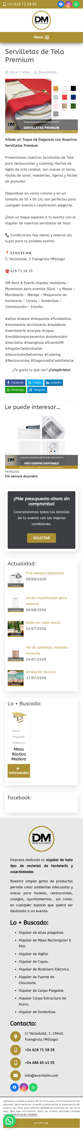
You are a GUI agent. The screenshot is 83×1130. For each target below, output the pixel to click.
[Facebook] (60, 4)
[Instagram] (68, 4)
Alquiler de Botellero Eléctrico (44, 969)
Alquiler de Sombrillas (37, 1012)
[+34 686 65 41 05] (17, 1062)
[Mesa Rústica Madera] (19, 746)
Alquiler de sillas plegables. (41, 933)
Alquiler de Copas (33, 962)
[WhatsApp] (76, 4)
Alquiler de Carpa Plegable (41, 991)
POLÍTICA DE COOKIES (24, 1114)
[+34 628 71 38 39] (17, 1050)
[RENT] (41, 20)
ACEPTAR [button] (41, 1123)
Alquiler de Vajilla (33, 954)
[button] (41, 37)
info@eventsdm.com (41, 1075)
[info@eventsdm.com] (17, 1075)
